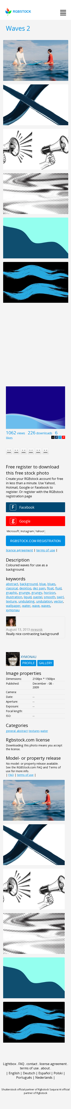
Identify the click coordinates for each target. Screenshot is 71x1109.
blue (42, 584)
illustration (14, 597)
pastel (37, 597)
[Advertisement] (35, 346)
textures (34, 731)
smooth (49, 597)
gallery (45, 663)
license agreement (53, 1064)
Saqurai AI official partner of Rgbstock (47, 1091)
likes (9, 438)
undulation (44, 601)
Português (24, 1077)
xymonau (13, 610)
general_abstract (17, 731)
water (26, 606)
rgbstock (22, 11)
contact (31, 1064)
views (21, 433)
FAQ (11, 775)
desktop (25, 588)
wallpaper (13, 606)
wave (36, 606)
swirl (60, 597)
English (14, 1073)
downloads (44, 433)
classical (12, 588)
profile (28, 663)
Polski (58, 1073)
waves (45, 606)
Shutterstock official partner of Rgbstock (25, 1089)
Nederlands (43, 1077)
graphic (11, 592)
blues (51, 584)
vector (58, 601)
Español (44, 1073)
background (29, 584)
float (50, 588)
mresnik (37, 629)
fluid (58, 588)
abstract (12, 584)
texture (11, 601)
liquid (28, 597)
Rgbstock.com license (28, 740)
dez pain (39, 588)
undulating (26, 601)
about (45, 1068)
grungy (36, 592)
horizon (49, 592)
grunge (24, 592)
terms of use (25, 775)
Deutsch (29, 1073)
